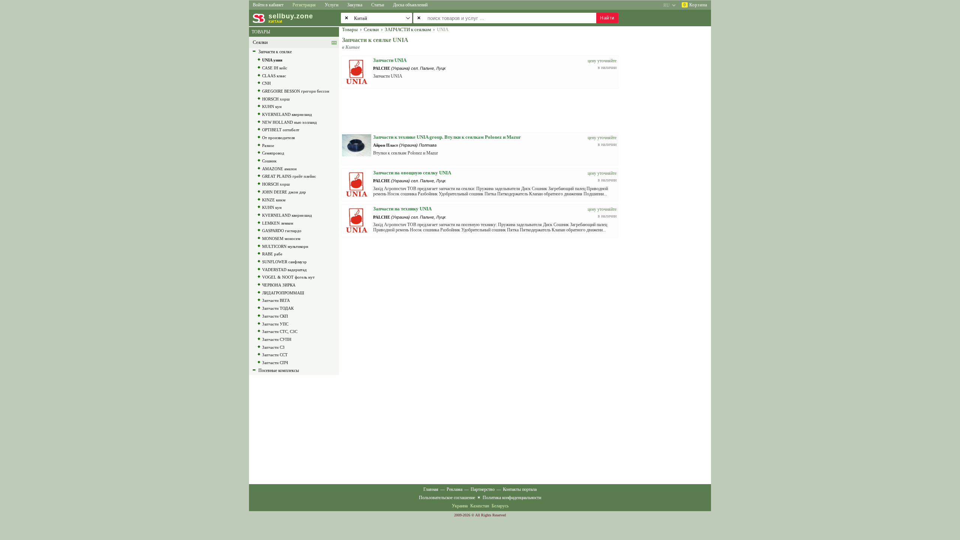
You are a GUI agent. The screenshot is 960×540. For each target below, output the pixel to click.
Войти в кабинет (268, 5)
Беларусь (500, 505)
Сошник (269, 161)
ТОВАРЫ (261, 31)
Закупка (354, 5)
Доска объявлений (410, 5)
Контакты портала (520, 489)
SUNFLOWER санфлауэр (284, 262)
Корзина (695, 5)
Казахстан (479, 505)
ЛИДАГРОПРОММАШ (283, 293)
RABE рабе (272, 254)
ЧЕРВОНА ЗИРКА (279, 285)
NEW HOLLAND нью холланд (289, 122)
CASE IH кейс (274, 68)
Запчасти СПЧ (275, 362)
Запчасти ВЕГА (276, 300)
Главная (430, 489)
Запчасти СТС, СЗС (279, 331)
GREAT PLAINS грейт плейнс (289, 176)
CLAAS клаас (274, 76)
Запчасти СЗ (273, 347)
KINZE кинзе (274, 200)
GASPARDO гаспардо (282, 230)
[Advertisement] (669, 139)
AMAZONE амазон (279, 168)
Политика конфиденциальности (512, 497)
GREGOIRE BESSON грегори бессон (295, 91)
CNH (266, 83)
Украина (460, 505)
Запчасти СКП (275, 316)
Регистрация (304, 5)
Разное (268, 145)
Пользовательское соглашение (447, 497)
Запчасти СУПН (276, 339)
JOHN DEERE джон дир (284, 192)
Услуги (331, 5)
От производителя (278, 137)
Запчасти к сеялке (275, 51)
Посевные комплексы (278, 370)
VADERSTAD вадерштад (284, 269)
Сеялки (260, 42)
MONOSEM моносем (281, 238)
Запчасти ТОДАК (278, 308)
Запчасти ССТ (275, 354)
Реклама (454, 489)
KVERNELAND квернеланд (287, 114)
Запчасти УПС (275, 324)
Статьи (377, 5)
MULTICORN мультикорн (285, 246)
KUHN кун (272, 106)
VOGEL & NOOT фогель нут (288, 277)
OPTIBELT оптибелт (280, 130)
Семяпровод (273, 153)
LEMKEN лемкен (277, 223)
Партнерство (483, 489)
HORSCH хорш (276, 99)
